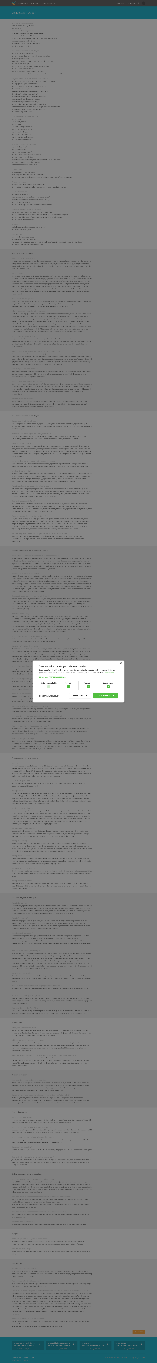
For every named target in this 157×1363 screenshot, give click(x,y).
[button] (78, 677)
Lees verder (109, 673)
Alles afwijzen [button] (80, 696)
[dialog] (78, 681)
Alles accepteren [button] (105, 696)
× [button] (121, 663)
